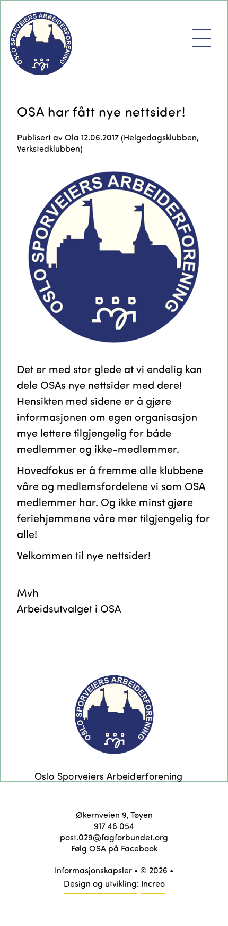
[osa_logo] (114, 257)
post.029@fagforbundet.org (114, 836)
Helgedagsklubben (160, 137)
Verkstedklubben (48, 148)
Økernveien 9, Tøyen (114, 814)
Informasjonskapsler (93, 869)
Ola (72, 137)
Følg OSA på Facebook (114, 848)
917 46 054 (114, 825)
